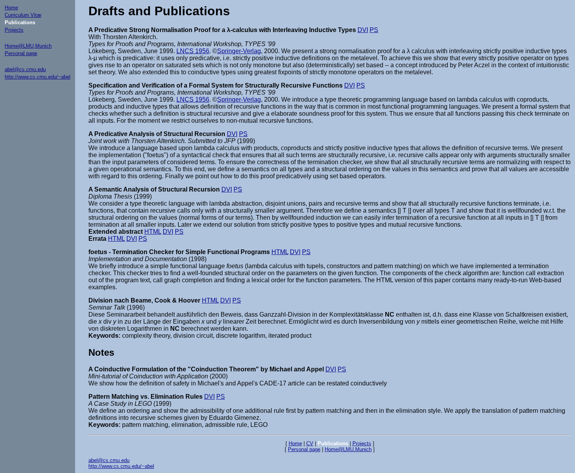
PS (374, 30)
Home (11, 8)
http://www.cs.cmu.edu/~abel (37, 77)
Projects (14, 30)
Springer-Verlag (239, 51)
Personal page (21, 53)
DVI (363, 30)
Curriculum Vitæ (23, 15)
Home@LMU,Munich (28, 46)
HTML (152, 231)
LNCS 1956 (192, 51)
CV (309, 443)
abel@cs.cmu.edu (25, 69)
